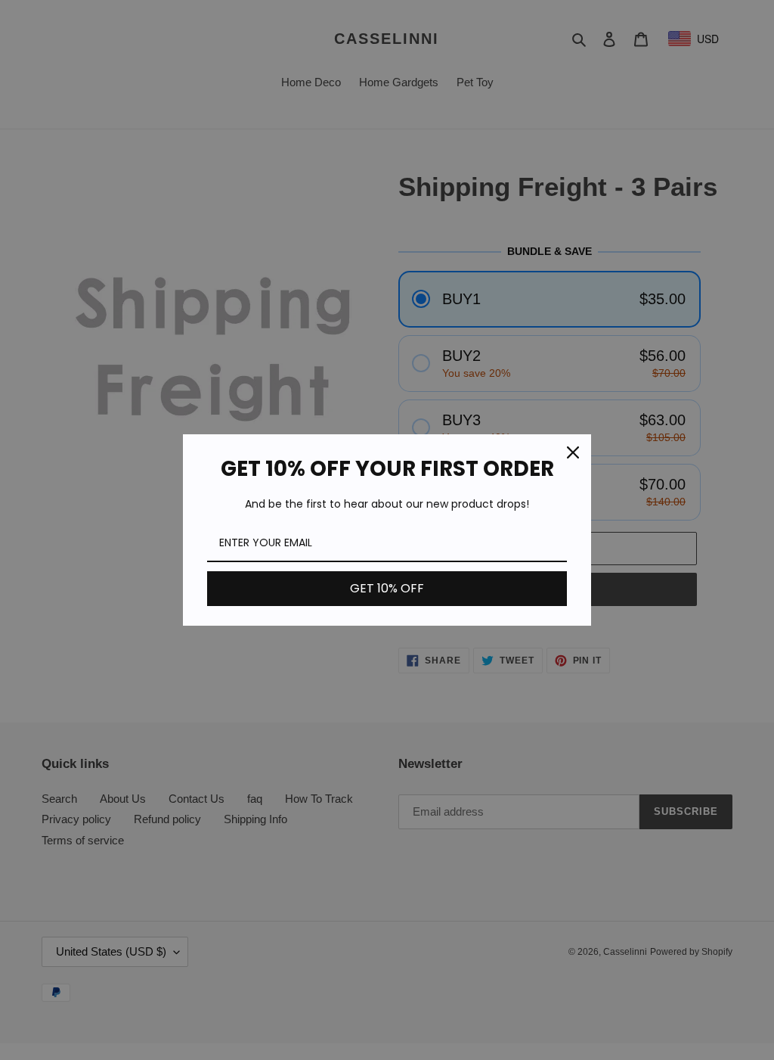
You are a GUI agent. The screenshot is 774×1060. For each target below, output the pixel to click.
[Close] (573, 452)
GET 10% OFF (387, 588)
